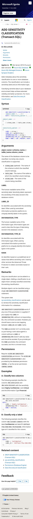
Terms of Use (24, 514)
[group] (16, 126)
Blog (26, 508)
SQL (7, 24)
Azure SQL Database (21, 68)
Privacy (12, 511)
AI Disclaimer (5, 508)
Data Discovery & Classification (15, 468)
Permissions (6, 57)
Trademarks (5, 516)
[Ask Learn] (26, 24)
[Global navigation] (2, 20)
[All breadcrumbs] (3, 24)
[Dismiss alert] (30, 2)
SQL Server (14, 24)
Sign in (29, 20)
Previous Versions (17, 508)
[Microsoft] (16, 20)
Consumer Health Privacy (9, 514)
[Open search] (24, 20)
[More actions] (30, 24)
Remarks (5, 55)
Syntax (5, 50)
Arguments (6, 52)
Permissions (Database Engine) (15, 465)
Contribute (4, 511)
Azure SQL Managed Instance (11, 70)
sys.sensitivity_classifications (11, 300)
